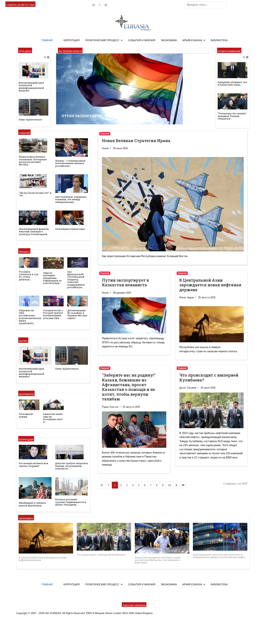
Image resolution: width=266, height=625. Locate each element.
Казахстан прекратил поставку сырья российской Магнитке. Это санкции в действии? (157, 560)
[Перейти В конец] (183, 485)
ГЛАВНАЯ (47, 40)
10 (169, 485)
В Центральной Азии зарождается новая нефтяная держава (210, 284)
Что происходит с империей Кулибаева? (208, 377)
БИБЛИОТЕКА (219, 40)
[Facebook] (93, 5)
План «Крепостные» (30, 119)
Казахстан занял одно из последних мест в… (53, 418)
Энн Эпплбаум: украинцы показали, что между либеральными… (71, 199)
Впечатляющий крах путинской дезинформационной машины (31, 86)
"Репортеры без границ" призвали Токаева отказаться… (232, 116)
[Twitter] (99, 5)
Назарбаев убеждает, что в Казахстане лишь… (232, 83)
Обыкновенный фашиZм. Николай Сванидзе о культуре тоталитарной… (34, 231)
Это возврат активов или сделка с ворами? (33, 464)
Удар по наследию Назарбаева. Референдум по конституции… (52, 278)
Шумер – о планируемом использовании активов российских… (70, 163)
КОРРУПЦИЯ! (72, 40)
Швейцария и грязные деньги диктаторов (32, 504)
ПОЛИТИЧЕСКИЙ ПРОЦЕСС (102, 40)
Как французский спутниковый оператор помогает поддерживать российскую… (76, 279)
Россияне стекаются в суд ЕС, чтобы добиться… (28, 275)
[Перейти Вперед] (176, 485)
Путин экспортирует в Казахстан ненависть (125, 282)
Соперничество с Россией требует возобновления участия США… (53, 314)
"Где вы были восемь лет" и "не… (35, 194)
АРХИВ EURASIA (192, 40)
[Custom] (106, 5)
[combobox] (206, 4)
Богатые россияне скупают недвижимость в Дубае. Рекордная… (70, 502)
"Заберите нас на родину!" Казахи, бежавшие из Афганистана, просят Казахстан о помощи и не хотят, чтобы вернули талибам (129, 387)
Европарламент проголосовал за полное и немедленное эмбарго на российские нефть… (220, 556)
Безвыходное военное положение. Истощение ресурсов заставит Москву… (33, 160)
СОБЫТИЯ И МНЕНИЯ (141, 40)
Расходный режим (26, 415)
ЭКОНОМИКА (169, 40)
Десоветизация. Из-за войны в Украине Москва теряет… (77, 314)
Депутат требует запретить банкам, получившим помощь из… (71, 466)
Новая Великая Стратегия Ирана (136, 140)
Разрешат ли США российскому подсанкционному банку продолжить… (30, 317)
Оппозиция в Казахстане (70, 228)
